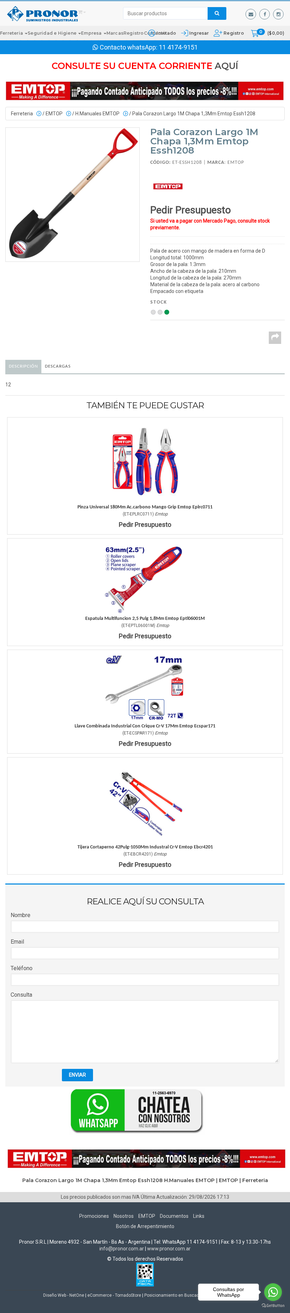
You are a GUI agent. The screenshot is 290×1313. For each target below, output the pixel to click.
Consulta (21, 994)
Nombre (20, 915)
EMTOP (54, 113)
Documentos (174, 1216)
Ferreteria (12, 33)
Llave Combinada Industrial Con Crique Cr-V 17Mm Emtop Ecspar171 (145, 726)
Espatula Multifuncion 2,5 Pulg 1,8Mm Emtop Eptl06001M (145, 618)
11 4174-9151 (178, 47)
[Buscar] (217, 13)
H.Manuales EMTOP (97, 113)
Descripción (23, 366)
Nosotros (124, 1216)
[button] (250, 14)
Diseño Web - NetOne (63, 1295)
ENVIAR (77, 1075)
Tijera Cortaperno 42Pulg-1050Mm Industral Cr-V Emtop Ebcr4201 (145, 847)
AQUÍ (226, 66)
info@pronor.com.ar (121, 1248)
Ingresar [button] (199, 33)
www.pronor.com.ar (169, 1248)
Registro (233, 33)
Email (17, 941)
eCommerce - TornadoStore (114, 1295)
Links (198, 1216)
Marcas (114, 33)
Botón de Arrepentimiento (145, 1226)
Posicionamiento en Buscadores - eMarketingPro (191, 1295)
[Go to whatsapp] (273, 1292)
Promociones (94, 1216)
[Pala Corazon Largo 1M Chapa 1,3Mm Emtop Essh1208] (72, 194)
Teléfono (22, 968)
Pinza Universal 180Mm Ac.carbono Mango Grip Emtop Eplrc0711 (145, 507)
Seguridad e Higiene (52, 33)
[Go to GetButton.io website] (273, 1305)
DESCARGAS (58, 366)
